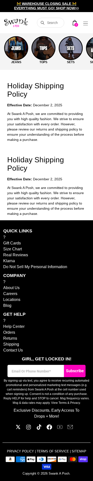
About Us (11, 288)
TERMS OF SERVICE (53, 451)
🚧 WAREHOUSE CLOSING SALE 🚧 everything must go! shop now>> (46, 6)
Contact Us (13, 350)
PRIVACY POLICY (21, 451)
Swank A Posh (59, 473)
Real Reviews (15, 255)
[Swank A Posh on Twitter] (18, 428)
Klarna (9, 261)
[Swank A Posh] (16, 23)
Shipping (11, 344)
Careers (10, 294)
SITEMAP (79, 451)
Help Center (14, 326)
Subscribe (75, 371)
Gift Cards (12, 243)
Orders (9, 332)
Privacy (75, 403)
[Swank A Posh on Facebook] (49, 428)
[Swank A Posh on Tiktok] (39, 428)
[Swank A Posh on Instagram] (28, 428)
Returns (10, 338)
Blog (7, 305)
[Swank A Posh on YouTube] (59, 428)
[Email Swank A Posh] (70, 428)
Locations (11, 299)
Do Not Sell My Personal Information (35, 267)
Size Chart (12, 249)
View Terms (59, 403)
